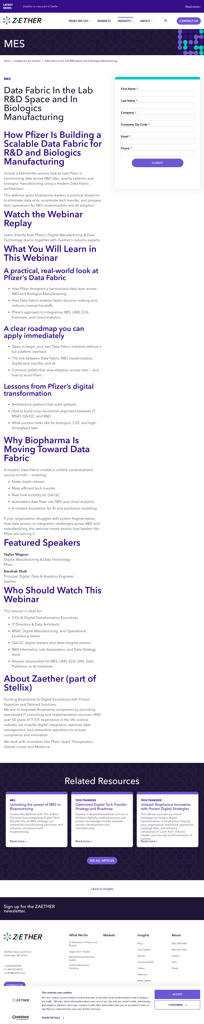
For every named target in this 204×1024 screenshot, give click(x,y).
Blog (140, 943)
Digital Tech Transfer (79, 951)
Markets (104, 21)
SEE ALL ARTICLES (102, 860)
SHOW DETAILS (51, 1017)
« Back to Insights (102, 889)
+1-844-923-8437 (13, 969)
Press (174, 962)
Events (175, 968)
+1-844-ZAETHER (12, 966)
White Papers (144, 980)
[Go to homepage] (22, 21)
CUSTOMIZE (175, 1004)
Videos (141, 968)
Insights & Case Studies (27, 60)
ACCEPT (177, 994)
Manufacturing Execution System (81, 958)
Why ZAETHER (179, 943)
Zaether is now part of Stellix (40, 6)
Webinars (142, 974)
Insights (124, 21)
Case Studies (144, 949)
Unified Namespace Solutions (79, 967)
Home (7, 60)
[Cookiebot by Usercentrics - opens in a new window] (21, 1017)
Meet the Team (179, 949)
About (145, 21)
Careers (175, 956)
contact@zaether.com (14, 973)
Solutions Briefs (145, 962)
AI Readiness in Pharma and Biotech (83, 944)
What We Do (78, 21)
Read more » (193, 6)
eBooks (141, 956)
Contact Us (189, 21)
